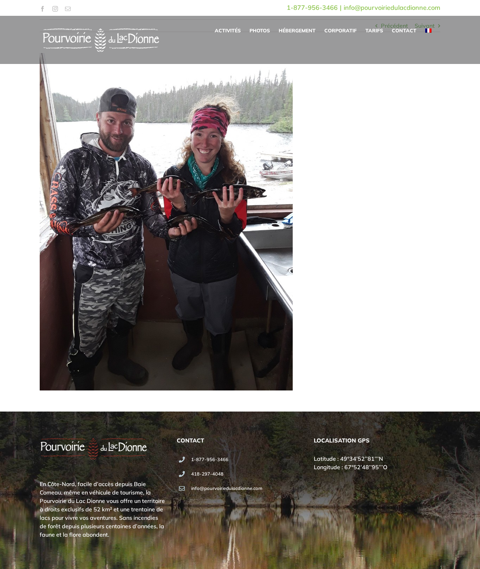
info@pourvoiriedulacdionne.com (392, 8)
